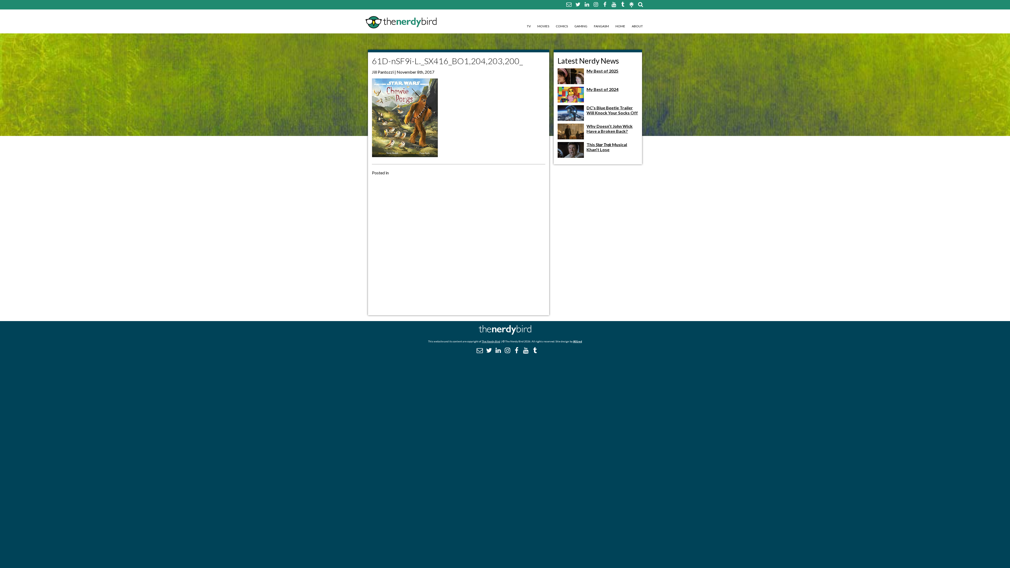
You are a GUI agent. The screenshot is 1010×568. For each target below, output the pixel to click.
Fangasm (601, 26)
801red (577, 341)
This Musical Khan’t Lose (607, 147)
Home (620, 26)
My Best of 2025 (602, 70)
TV (529, 26)
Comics (562, 26)
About (637, 26)
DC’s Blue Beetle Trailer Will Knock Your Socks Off (612, 110)
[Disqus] (458, 245)
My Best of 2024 (602, 89)
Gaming (580, 26)
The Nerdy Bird (491, 341)
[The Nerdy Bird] (505, 333)
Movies (543, 26)
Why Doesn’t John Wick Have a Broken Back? (610, 129)
